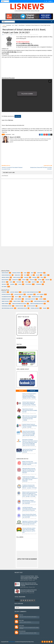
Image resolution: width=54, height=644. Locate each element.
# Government (8, 134)
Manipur (24, 279)
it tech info (21, 614)
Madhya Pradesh (5, 279)
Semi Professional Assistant (7, 308)
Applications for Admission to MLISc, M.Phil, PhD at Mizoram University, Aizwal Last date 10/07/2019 (30, 523)
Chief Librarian (30, 294)
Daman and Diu (17, 275)
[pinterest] (52, 1)
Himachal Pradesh (5, 277)
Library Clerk (27, 301)
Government (8, 25)
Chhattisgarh (40, 272)
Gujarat (37, 275)
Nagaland (47, 279)
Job (13, 25)
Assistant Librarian (14, 292)
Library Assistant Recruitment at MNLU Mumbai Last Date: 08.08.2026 (29, 451)
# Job (13, 134)
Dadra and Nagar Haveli (6, 275)
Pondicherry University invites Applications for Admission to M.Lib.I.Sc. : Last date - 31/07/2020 (29, 486)
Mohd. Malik (21, 620)
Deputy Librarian (40, 294)
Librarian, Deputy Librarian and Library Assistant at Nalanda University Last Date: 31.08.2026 (29, 403)
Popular (32, 390)
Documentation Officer (6, 296)
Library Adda (21, 625)
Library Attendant (17, 301)
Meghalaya (32, 279)
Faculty (16, 296)
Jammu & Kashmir (16, 277)
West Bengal (4, 286)
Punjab (16, 25)
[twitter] (46, 1)
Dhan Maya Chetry (22, 639)
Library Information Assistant (40, 301)
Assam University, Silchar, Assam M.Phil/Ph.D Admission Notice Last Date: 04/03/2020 (29, 516)
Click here (17, 116)
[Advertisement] (27, 67)
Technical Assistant (35, 308)
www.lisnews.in (12, 641)
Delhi (25, 275)
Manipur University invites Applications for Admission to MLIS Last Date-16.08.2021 (29, 463)
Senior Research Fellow (22, 308)
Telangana (12, 284)
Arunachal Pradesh (16, 272)
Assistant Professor (6, 294)
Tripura (19, 284)
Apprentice (4, 292)
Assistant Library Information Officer (30, 292)
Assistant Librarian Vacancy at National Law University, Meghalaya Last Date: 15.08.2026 (29, 426)
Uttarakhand (38, 284)
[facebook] (44, 1)
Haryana (45, 275)
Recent (21, 390)
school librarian (22, 25)
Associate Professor (18, 294)
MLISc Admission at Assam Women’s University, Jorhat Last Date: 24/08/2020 (28, 502)
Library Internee (5, 303)
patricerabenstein (22, 631)
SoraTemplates (9, 639)
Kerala (41, 277)
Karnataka (34, 277)
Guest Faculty (25, 296)
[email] (50, 1)
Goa (31, 275)
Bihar (32, 272)
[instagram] (48, 1)
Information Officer (36, 296)
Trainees (44, 308)
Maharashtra (15, 279)
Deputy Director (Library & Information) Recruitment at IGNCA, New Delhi (29, 410)
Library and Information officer (36, 303)
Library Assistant (5, 301)
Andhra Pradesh (5, 272)
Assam (25, 272)
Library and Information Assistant (19, 303)
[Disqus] (27, 195)
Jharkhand (26, 277)
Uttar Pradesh (28, 284)
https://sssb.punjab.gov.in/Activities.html (15, 125)
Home (4, 25)
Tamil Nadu (4, 284)
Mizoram (39, 279)
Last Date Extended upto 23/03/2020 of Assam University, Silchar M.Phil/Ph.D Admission (29, 509)
